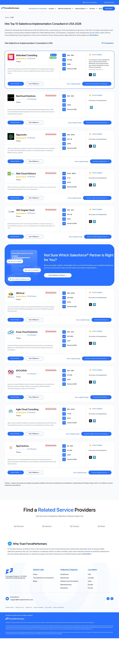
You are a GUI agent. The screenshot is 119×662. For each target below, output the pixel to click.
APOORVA (21, 370)
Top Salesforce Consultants (38, 8)
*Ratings (18, 61)
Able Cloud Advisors (26, 173)
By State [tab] (101, 526)
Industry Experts (80, 8)
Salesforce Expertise (64, 8)
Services (92, 8)
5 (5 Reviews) (31, 58)
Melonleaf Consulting (26, 55)
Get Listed (108, 8)
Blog (100, 8)
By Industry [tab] (47, 526)
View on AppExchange (73, 84)
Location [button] (51, 8)
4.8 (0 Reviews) (31, 296)
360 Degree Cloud (25, 210)
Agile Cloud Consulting (27, 409)
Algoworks (21, 134)
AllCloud (20, 293)
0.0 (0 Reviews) (31, 99)
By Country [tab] (74, 526)
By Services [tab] (19, 526)
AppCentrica (22, 445)
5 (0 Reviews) (31, 138)
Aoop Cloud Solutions (26, 331)
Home (7, 17)
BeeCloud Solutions (26, 96)
